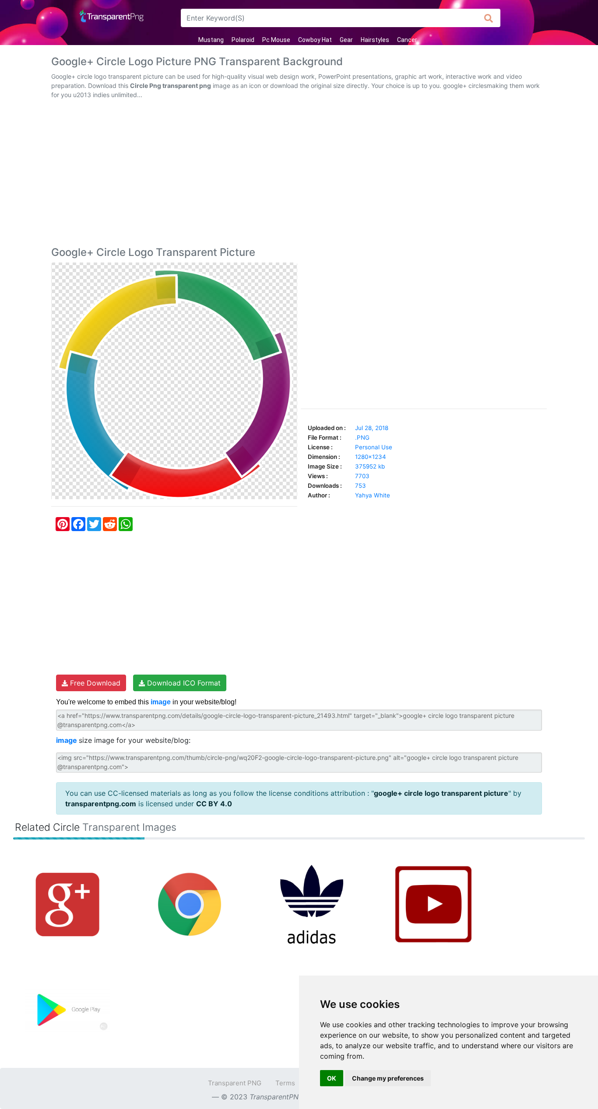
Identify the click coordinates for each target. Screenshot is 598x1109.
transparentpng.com (100, 803)
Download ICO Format (183, 683)
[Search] (488, 18)
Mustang (211, 39)
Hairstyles (375, 39)
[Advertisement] (299, 174)
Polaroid (243, 39)
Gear (346, 39)
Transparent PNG (234, 1083)
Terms (285, 1083)
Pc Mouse (276, 39)
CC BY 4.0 (214, 803)
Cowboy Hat (315, 39)
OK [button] (331, 1078)
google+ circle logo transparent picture (441, 793)
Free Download (94, 683)
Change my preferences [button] (388, 1078)
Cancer (407, 39)
